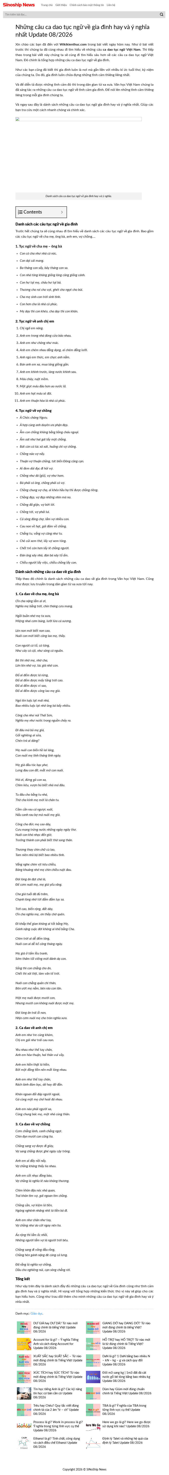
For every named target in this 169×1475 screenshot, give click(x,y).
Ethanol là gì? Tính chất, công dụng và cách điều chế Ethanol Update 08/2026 (56, 1442)
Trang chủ (47, 5)
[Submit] (161, 14)
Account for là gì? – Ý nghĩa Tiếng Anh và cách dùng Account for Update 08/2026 (56, 1344)
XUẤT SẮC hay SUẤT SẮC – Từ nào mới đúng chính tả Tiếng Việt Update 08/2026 (57, 1360)
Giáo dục (36, 1313)
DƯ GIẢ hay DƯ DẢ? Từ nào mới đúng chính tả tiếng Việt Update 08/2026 (55, 1327)
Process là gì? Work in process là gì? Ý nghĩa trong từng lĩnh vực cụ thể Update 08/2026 (58, 1426)
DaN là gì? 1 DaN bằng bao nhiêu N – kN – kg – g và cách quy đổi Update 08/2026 (126, 1360)
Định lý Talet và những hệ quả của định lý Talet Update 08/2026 (125, 1440)
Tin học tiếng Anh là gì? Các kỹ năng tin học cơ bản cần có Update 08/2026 (57, 1393)
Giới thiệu (61, 5)
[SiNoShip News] (19, 5)
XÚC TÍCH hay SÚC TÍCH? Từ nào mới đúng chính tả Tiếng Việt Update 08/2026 (57, 1377)
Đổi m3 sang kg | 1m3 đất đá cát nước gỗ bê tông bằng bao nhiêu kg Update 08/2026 (126, 1377)
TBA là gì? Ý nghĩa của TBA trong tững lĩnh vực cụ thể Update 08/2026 (124, 1409)
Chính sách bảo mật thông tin (87, 5)
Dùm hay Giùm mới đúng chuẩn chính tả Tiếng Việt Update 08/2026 (126, 1391)
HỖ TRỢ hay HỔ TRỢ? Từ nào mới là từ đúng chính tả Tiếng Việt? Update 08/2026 (126, 1344)
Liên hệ (111, 5)
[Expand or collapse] (62, 212)
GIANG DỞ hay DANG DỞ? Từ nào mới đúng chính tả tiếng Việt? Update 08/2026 (126, 1327)
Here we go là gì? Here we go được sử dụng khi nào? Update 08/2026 (126, 1424)
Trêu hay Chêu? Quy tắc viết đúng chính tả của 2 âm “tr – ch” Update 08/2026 (56, 1409)
